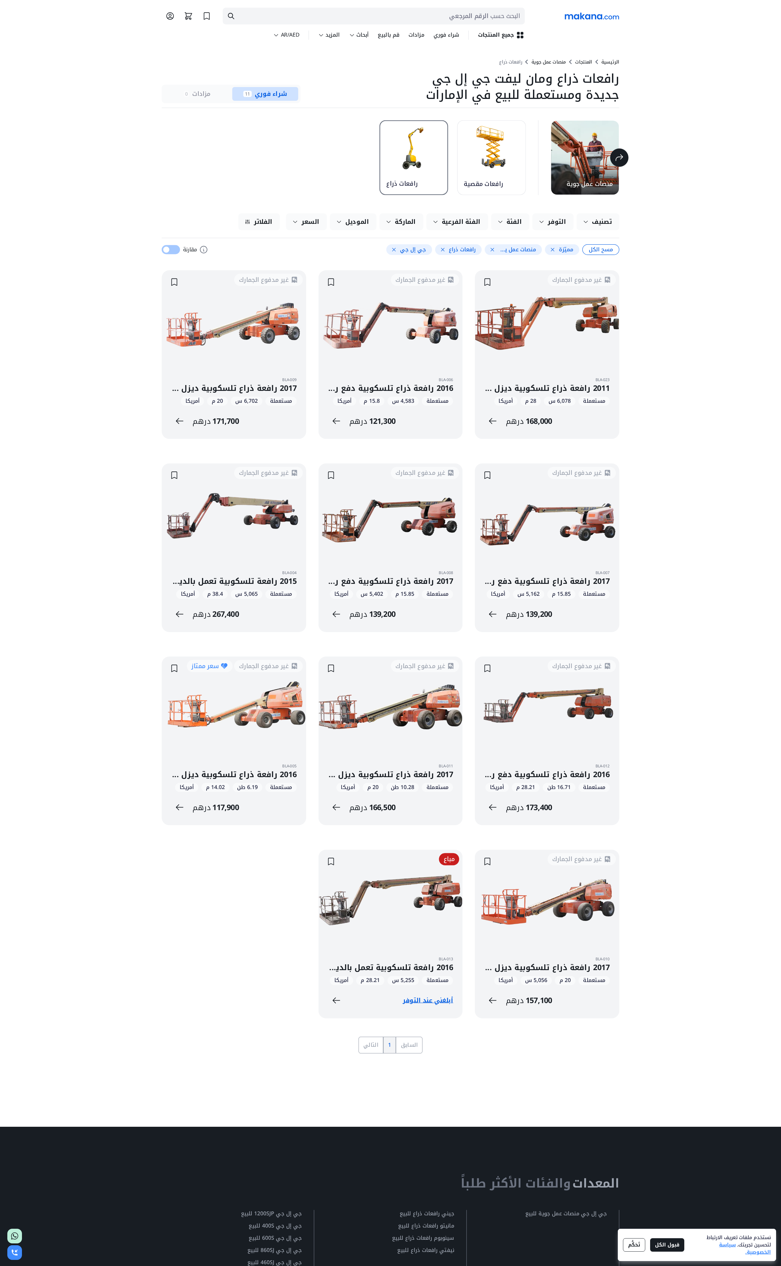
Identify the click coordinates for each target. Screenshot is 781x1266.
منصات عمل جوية (548, 62)
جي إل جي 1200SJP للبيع (271, 1214)
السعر (310, 221)
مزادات (416, 35)
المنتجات (583, 62)
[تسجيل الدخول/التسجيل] (170, 16)
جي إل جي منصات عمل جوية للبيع (566, 1214)
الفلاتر (263, 221)
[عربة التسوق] (188, 16)
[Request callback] (14, 1252)
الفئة (514, 221)
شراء (446, 35)
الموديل (357, 221)
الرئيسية (610, 62)
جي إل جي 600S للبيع (275, 1238)
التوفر (557, 221)
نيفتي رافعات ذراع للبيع (425, 1250)
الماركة (405, 221)
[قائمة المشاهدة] (206, 16)
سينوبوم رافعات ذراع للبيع (423, 1238)
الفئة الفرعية (461, 221)
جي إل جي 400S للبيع (275, 1226)
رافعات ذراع (510, 62)
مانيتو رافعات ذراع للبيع (426, 1226)
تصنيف (602, 221)
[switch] (171, 249)
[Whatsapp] (14, 1236)
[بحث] (231, 16)
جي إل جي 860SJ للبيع (274, 1250)
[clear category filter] (619, 157)
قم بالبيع (388, 35)
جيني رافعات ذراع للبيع (427, 1214)
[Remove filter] (553, 250)
